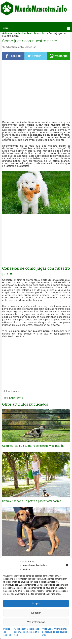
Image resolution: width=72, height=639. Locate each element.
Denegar (36, 612)
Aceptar (36, 603)
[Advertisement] (36, 91)
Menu (6, 28)
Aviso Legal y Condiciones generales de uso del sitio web (26, 632)
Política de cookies (7, 632)
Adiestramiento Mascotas (30, 33)
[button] (67, 565)
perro (20, 397)
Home (9, 33)
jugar (12, 397)
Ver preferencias (36, 622)
